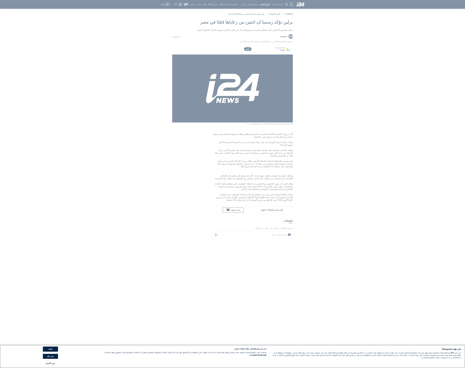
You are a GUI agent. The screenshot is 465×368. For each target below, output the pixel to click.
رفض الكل (50, 356)
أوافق (50, 349)
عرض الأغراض (50, 363)
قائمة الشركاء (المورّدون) (258, 355)
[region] (232, 356)
